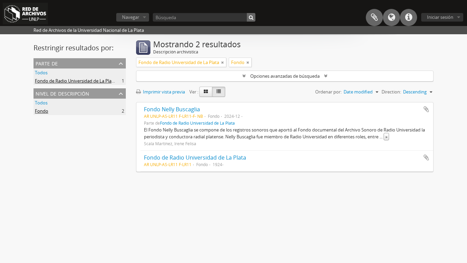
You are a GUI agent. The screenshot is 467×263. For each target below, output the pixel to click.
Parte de (47, 62)
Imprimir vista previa (163, 92)
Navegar (130, 17)
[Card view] (205, 92)
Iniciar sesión (440, 17)
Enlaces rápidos (408, 17)
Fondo (41, 111)
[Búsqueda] (251, 17)
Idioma (391, 17)
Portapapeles (374, 17)
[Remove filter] (222, 62)
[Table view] (218, 92)
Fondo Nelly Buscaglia (172, 109)
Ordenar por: (328, 92)
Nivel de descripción (62, 93)
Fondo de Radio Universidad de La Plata (75, 81)
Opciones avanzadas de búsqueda (285, 76)
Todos (41, 73)
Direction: (391, 92)
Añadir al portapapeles (426, 109)
